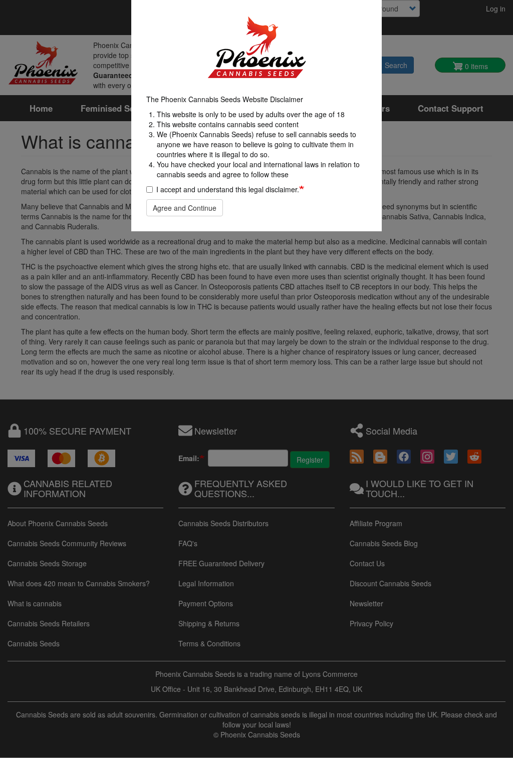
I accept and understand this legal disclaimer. (227, 189)
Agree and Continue (184, 208)
